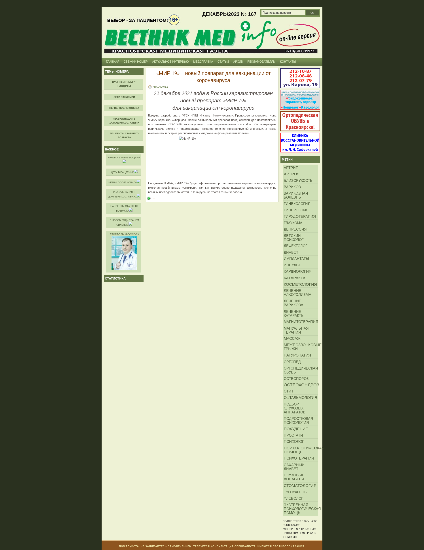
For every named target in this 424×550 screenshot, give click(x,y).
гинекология (297, 204)
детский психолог (294, 238)
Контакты (288, 61)
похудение (296, 429)
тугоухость (295, 492)
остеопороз (296, 379)
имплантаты (296, 259)
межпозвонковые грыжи (301, 347)
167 (153, 198)
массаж (292, 338)
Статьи (223, 61)
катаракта (294, 278)
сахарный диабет (294, 467)
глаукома (293, 223)
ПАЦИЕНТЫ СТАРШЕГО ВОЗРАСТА (124, 208)
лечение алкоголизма (297, 293)
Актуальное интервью (170, 61)
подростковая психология (298, 420)
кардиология (297, 271)
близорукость (298, 180)
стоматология (300, 485)
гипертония (296, 210)
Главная (112, 61)
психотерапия (299, 458)
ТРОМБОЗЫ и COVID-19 (124, 234)
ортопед (292, 362)
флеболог (293, 498)
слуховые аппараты (294, 477)
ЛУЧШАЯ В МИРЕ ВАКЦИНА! (124, 157)
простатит (294, 435)
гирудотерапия (300, 216)
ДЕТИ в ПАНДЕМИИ (122, 172)
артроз (291, 174)
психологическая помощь (301, 450)
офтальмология (300, 398)
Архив (238, 61)
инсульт (292, 265)
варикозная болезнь (296, 195)
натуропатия (297, 355)
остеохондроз (301, 385)
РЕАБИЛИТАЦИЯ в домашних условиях (122, 194)
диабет (291, 252)
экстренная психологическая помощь (301, 509)
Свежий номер (136, 61)
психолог (294, 441)
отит (288, 391)
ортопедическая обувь (301, 370)
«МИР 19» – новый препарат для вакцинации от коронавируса (213, 76)
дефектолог (295, 246)
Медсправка (203, 61)
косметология (300, 284)
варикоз (292, 187)
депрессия (295, 229)
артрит (291, 168)
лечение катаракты (294, 313)
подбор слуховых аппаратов (294, 408)
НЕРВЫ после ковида (122, 182)
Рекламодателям (261, 61)
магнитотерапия (301, 322)
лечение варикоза (293, 303)
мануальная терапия (296, 330)
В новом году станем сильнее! (124, 222)
